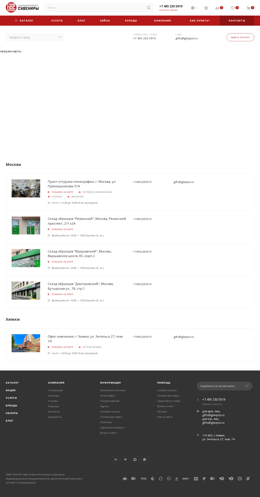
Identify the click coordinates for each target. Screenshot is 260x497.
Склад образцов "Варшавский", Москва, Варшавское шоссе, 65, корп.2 (80, 253)
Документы (55, 417)
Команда (53, 395)
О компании (55, 390)
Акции (11, 390)
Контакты (54, 411)
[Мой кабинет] (206, 8)
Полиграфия (107, 395)
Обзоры (12, 413)
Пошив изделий (109, 401)
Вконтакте (115, 459)
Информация (110, 382)
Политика (106, 422)
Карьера (53, 406)
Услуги (11, 398)
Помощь (164, 382)
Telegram (125, 459)
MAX (135, 459)
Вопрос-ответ (108, 432)
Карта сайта (164, 417)
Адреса (104, 406)
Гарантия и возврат (112, 427)
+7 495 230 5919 (170, 6)
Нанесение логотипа (112, 390)
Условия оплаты (110, 411)
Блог (10, 420)
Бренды (11, 405)
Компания (56, 382)
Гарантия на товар (168, 401)
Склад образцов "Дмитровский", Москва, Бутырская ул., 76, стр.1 (81, 286)
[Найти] (148, 8)
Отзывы (53, 401)
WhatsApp (144, 459)
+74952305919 (142, 182)
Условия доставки (111, 417)
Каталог (12, 382)
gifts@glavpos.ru (186, 38)
